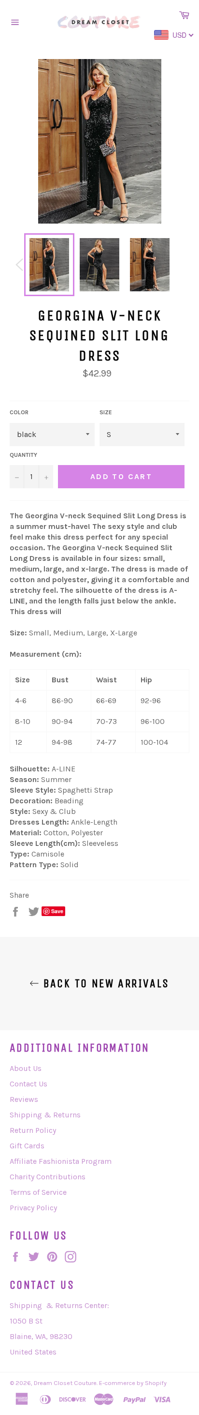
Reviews (24, 1099)
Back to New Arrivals (104, 983)
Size (106, 412)
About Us (26, 1068)
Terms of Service (38, 1192)
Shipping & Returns (45, 1114)
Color (19, 412)
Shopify (156, 1382)
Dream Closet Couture (65, 1382)
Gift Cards (27, 1145)
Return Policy (33, 1130)
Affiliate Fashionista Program (61, 1161)
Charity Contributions (47, 1176)
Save (57, 911)
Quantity (23, 455)
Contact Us (28, 1083)
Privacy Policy (33, 1207)
